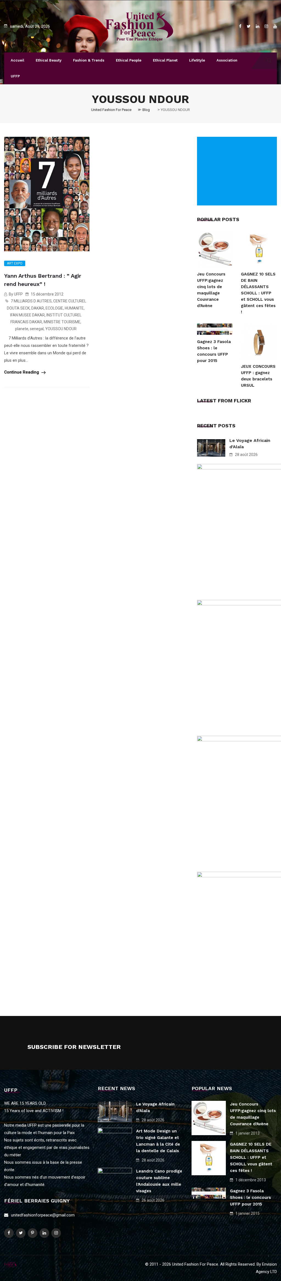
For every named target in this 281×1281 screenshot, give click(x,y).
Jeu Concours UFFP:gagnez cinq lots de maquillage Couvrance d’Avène (211, 290)
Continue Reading (22, 372)
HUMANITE (74, 308)
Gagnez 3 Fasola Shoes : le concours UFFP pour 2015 (214, 351)
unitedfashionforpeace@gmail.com (43, 1215)
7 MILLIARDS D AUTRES (31, 301)
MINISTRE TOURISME (62, 322)
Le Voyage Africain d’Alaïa (249, 443)
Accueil (17, 60)
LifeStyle (197, 60)
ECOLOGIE (54, 308)
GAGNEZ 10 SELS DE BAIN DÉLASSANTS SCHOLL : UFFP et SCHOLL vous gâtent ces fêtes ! (258, 293)
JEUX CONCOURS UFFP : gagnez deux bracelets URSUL (258, 376)
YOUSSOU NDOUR (61, 329)
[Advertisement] (238, 171)
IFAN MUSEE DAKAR (27, 315)
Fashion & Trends (88, 60)
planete (21, 329)
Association (227, 60)
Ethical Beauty (48, 60)
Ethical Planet (165, 60)
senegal (37, 329)
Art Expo (15, 263)
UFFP (15, 76)
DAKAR (37, 308)
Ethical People (128, 60)
